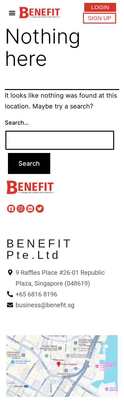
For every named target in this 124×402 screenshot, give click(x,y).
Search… (17, 122)
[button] (12, 12)
